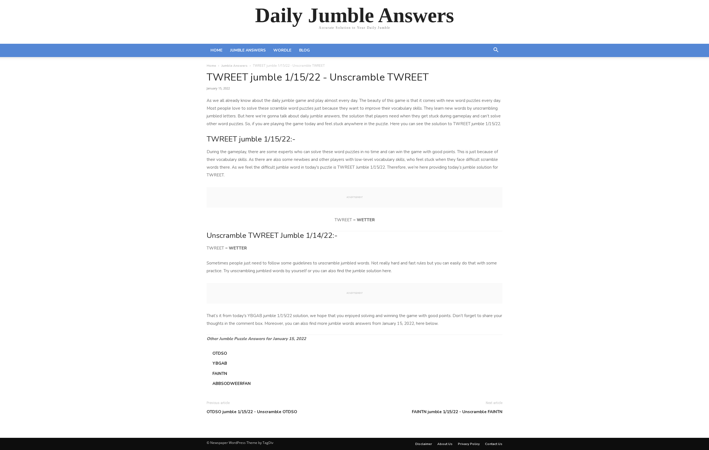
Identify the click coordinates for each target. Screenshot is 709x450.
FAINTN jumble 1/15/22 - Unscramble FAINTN (457, 412)
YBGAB (219, 363)
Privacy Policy (469, 444)
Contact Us (493, 444)
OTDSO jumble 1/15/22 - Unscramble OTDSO (252, 412)
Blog (304, 50)
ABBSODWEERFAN (231, 383)
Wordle (282, 50)
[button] (495, 50)
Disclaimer (423, 444)
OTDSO (219, 353)
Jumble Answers (248, 50)
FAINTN (219, 373)
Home (216, 50)
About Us (445, 444)
